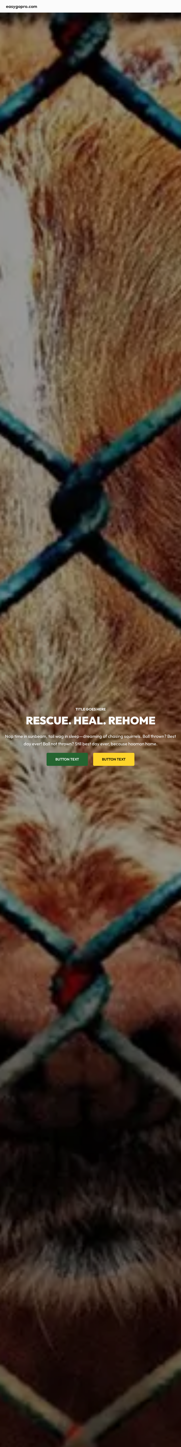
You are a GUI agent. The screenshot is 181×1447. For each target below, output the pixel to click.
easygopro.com (21, 6)
